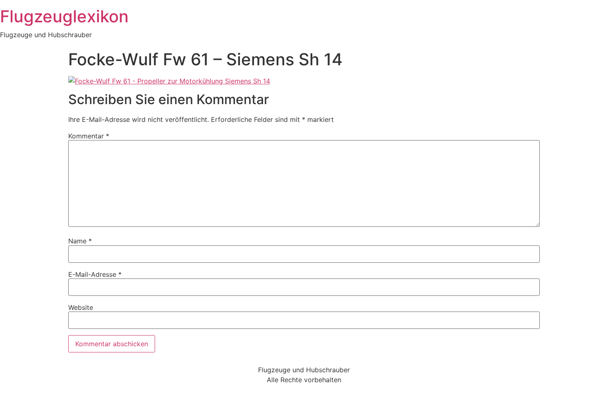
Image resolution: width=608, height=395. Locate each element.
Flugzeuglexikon (64, 16)
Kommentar (88, 136)
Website (80, 307)
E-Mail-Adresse (95, 274)
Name (80, 241)
